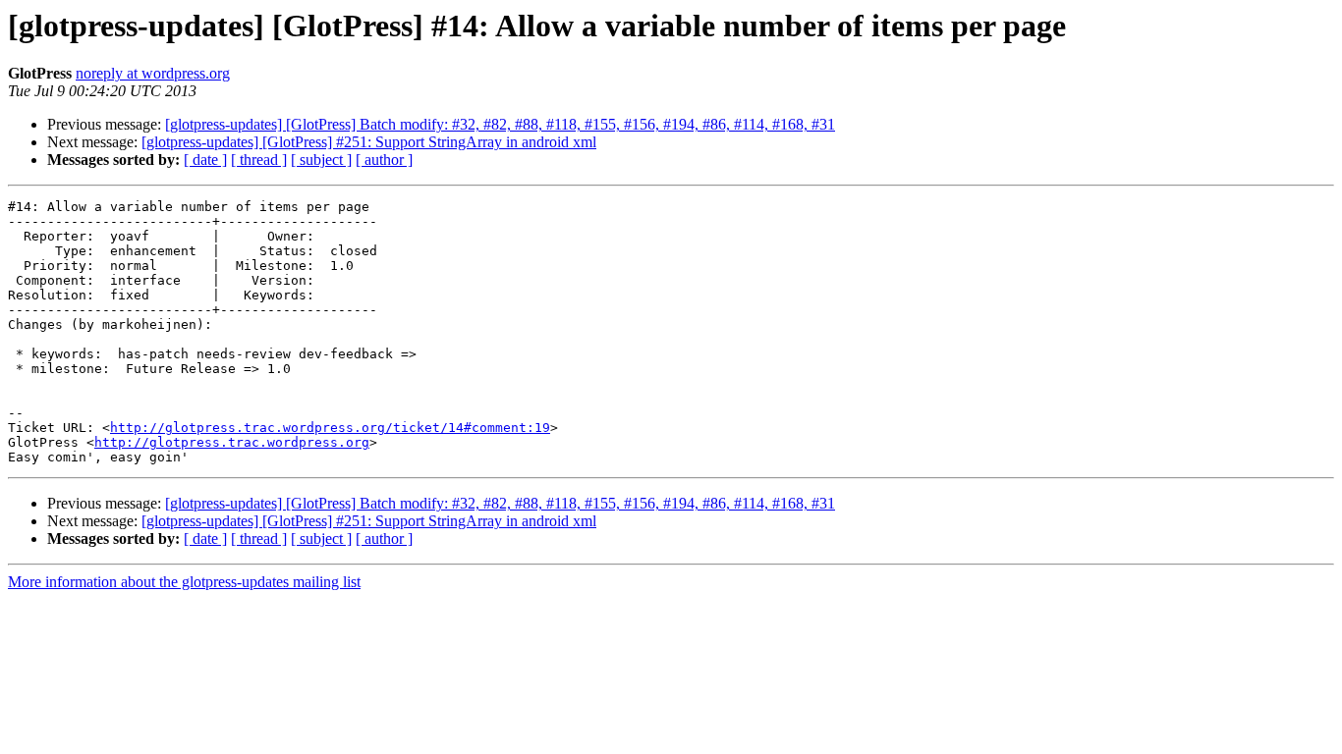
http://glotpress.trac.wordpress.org (231, 442)
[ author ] (384, 159)
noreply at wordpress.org (153, 73)
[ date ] (205, 159)
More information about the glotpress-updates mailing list (184, 581)
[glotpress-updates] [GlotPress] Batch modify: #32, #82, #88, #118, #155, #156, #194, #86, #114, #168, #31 (500, 124)
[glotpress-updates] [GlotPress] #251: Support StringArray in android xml (368, 142)
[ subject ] (321, 159)
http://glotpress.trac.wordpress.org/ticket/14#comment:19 (330, 427)
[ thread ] (259, 159)
